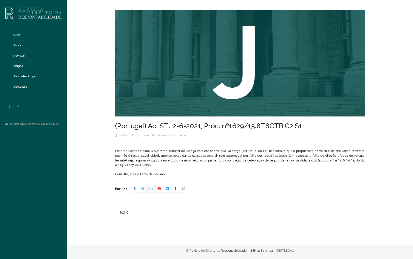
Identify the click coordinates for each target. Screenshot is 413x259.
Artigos (18, 66)
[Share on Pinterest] (159, 188)
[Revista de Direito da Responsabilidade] (33, 10)
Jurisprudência (166, 135)
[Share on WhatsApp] (183, 188)
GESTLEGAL (285, 250)
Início (16, 35)
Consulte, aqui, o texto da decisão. (140, 174)
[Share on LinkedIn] (151, 188)
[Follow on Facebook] (9, 106)
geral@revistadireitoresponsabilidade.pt (34, 124)
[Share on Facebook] (134, 188)
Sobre (17, 45)
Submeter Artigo (24, 76)
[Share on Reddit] (167, 188)
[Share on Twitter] (142, 188)
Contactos (20, 86)
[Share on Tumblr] (175, 188)
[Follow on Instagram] (18, 106)
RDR (125, 135)
